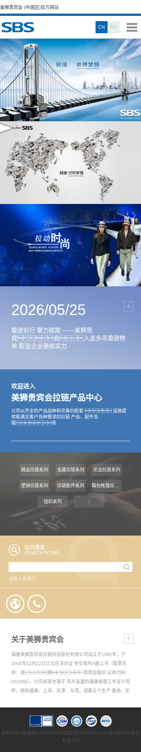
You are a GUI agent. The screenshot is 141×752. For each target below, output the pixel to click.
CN (101, 27)
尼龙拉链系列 (106, 470)
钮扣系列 (53, 501)
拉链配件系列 (70, 485)
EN (113, 27)
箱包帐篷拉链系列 (107, 485)
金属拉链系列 (70, 470)
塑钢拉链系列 (34, 485)
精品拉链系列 (34, 470)
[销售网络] (15, 603)
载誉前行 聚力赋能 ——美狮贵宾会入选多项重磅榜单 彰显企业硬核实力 (68, 338)
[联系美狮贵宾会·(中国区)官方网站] (36, 603)
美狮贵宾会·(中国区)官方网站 (29, 7)
